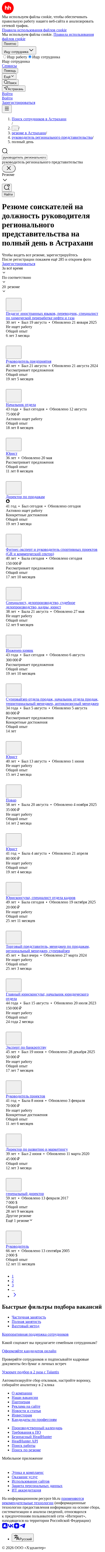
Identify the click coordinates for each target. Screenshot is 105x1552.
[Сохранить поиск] (7, 188)
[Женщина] (13, 444)
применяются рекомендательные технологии (43, 1500)
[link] (10, 82)
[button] (7, 94)
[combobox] (24, 157)
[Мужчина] (13, 304)
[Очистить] (9, 168)
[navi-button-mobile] (7, 109)
